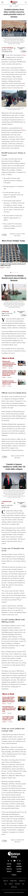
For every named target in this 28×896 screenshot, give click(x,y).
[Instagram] (11, 860)
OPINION (19, 871)
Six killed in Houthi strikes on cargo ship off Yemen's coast (9, 382)
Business (16, 6)
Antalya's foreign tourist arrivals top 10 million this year (13, 264)
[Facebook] (17, 860)
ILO (23, 130)
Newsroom (6, 311)
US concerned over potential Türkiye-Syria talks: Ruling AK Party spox (9, 709)
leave (23, 83)
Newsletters (13, 880)
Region (3, 377)
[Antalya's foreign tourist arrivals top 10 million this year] (14, 253)
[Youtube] (14, 860)
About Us (5, 880)
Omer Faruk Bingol (8, 48)
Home (11, 6)
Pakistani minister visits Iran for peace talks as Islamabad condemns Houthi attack (9, 373)
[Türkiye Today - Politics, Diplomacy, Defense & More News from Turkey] (14, 2)
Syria (24, 55)
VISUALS (14, 874)
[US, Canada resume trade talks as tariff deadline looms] (22, 718)
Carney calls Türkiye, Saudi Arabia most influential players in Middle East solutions (8, 699)
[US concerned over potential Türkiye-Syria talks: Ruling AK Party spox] (22, 708)
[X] (8, 860)
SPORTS (9, 871)
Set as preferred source (21, 48)
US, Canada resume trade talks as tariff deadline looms (8, 718)
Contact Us (22, 880)
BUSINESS (19, 866)
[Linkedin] (19, 860)
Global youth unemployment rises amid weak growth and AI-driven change (9, 364)
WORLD (9, 866)
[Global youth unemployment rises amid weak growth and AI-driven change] (22, 363)
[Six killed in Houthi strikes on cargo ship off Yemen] (22, 382)
